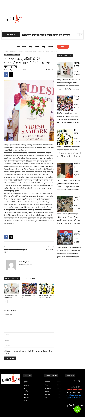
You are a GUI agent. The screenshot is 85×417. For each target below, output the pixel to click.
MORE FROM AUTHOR (28, 279)
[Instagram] (74, 381)
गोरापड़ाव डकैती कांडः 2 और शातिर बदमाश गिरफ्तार (77, 232)
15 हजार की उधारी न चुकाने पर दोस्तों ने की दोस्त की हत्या (77, 132)
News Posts (13, 51)
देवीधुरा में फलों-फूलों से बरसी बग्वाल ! (37, 35)
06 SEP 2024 (50, 250)
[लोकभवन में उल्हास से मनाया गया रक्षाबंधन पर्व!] (11, 288)
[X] (11, 74)
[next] (81, 34)
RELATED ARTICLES (11, 279)
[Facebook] (6, 74)
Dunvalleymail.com (74, 390)
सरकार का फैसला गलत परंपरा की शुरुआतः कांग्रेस (16, 251)
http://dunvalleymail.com (25, 264)
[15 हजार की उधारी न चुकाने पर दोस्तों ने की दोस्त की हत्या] (46, 288)
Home (6, 51)
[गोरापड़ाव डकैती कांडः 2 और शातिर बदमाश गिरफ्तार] (65, 237)
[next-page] (8, 301)
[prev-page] (5, 301)
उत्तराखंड (20, 51)
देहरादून (18, 54)
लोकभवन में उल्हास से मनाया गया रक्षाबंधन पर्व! (77, 65)
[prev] (78, 34)
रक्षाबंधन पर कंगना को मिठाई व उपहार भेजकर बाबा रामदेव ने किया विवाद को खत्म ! (77, 165)
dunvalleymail (10, 70)
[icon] (77, 410)
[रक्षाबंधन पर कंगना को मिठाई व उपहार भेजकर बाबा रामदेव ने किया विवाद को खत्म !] (65, 170)
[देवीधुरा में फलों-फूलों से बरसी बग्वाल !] (29, 288)
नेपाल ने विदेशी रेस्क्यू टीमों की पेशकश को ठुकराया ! (77, 199)
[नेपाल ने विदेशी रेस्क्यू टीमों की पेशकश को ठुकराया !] (65, 204)
